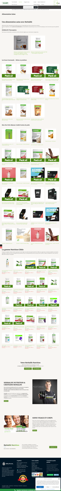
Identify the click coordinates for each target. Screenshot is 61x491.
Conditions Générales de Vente (22, 466)
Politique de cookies (43, 489)
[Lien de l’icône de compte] (58, 3)
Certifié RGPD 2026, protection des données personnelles (21, 471)
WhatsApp (37, 368)
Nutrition (20, 2)
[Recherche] (36, 7)
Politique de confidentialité (21, 465)
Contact (42, 4)
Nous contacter (34, 471)
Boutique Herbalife (35, 462)
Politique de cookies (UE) (21, 467)
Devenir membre (37, 4)
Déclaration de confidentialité (51, 489)
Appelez (28, 368)
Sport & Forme (14, 4)
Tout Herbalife (14, 2)
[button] (59, 478)
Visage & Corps (26, 2)
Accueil (35, 2)
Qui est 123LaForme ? (41, 2)
